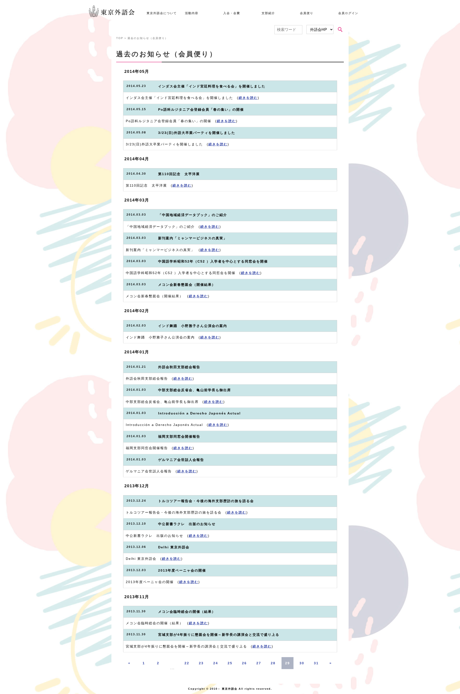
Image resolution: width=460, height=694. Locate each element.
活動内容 (191, 13)
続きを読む (248, 98)
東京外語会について (162, 13)
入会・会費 (231, 13)
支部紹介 (268, 13)
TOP (119, 38)
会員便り (306, 13)
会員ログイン (348, 13)
